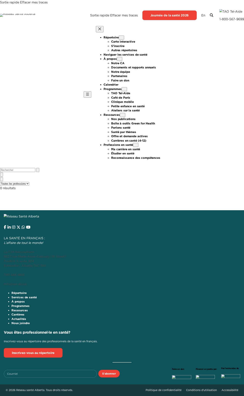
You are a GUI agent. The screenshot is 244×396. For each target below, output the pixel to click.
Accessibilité (230, 390)
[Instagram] (13, 227)
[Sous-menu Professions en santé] (135, 145)
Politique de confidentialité (163, 390)
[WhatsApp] (23, 227)
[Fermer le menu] (100, 29)
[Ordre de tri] (1, 175)
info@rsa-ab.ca (15, 284)
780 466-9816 (14, 275)
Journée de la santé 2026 (169, 15)
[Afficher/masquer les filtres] (1, 179)
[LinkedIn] (9, 227)
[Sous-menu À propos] (119, 59)
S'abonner (109, 374)
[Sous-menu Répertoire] (121, 38)
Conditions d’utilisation (201, 390)
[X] (18, 227)
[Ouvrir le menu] (87, 94)
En (203, 15)
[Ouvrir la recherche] (211, 15)
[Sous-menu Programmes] (124, 89)
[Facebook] (5, 227)
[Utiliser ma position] (37, 170)
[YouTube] (28, 227)
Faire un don (178, 369)
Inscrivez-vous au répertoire (33, 353)
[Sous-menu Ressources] (122, 115)
